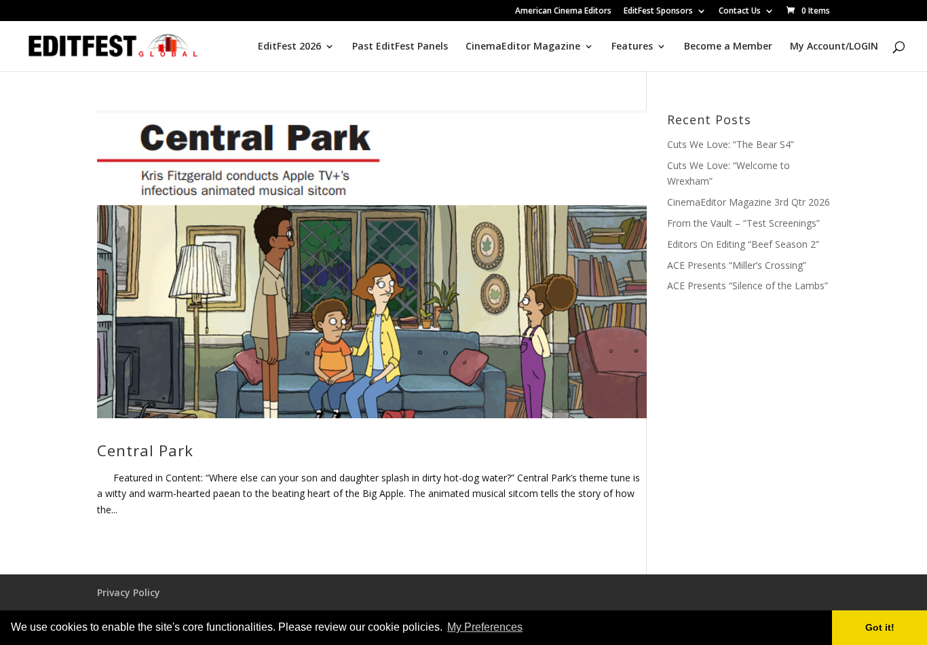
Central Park (145, 450)
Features (632, 46)
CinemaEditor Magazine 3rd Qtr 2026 (748, 202)
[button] (529, 629)
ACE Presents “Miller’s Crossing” (736, 265)
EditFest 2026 (289, 46)
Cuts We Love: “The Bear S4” (730, 144)
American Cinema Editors (563, 11)
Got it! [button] (879, 627)
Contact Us (740, 11)
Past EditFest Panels (400, 46)
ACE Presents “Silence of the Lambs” (747, 285)
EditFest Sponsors (658, 11)
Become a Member (728, 46)
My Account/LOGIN (834, 46)
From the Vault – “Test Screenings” (743, 223)
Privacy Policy (128, 592)
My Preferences (485, 627)
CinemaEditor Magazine (523, 46)
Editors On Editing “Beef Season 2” (743, 244)
